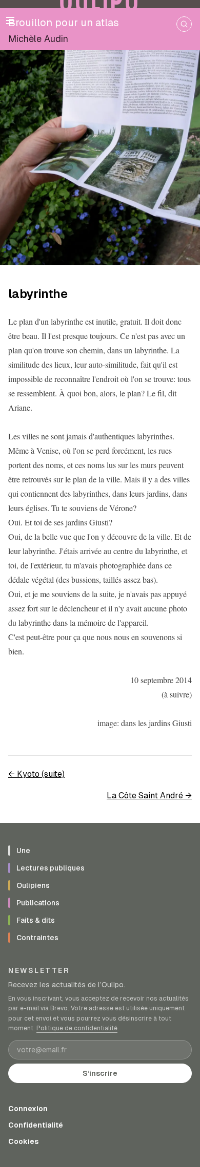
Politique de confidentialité (76, 1028)
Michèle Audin (38, 38)
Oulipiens (33, 885)
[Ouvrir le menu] (10, 20)
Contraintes (37, 937)
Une (23, 850)
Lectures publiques (50, 868)
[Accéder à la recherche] (184, 24)
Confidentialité (35, 1125)
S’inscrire (100, 1073)
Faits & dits (35, 920)
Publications (37, 903)
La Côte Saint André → (149, 795)
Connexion (28, 1109)
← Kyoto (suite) (36, 774)
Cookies (23, 1141)
